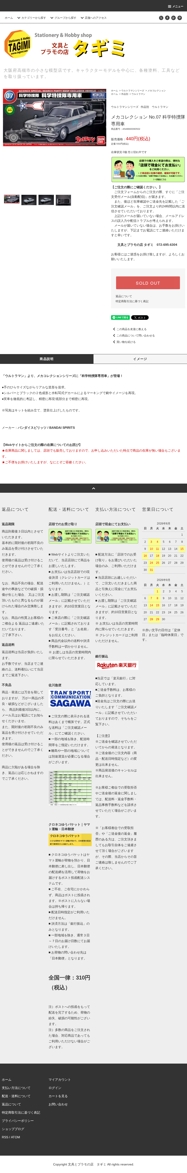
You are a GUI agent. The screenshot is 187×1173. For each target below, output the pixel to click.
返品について (124, 296)
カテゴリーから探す (33, 17)
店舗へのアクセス (96, 17)
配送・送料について (16, 1096)
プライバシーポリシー (18, 1121)
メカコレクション (157, 90)
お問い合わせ (58, 1104)
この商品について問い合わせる (136, 335)
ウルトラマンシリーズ (132, 90)
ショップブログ (13, 1129)
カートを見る (58, 1096)
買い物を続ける (126, 342)
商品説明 (47, 359)
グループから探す (65, 17)
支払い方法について (16, 1088)
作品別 (124, 94)
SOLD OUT (148, 283)
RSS (5, 1137)
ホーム (9, 17)
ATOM (15, 1137)
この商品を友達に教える (132, 329)
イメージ (140, 359)
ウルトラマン (138, 94)
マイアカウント (60, 1079)
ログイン (55, 1088)
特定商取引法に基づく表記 (132, 301)
